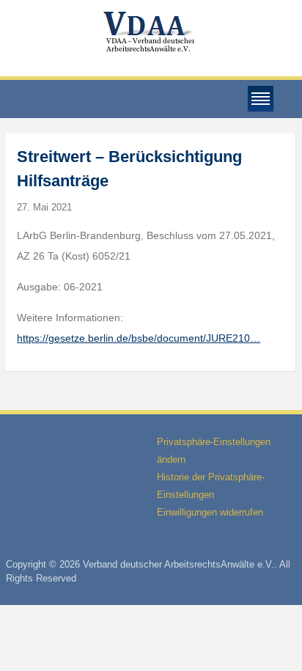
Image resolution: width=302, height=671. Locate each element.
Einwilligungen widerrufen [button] (210, 512)
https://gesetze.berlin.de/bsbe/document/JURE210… (138, 338)
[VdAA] (151, 32)
